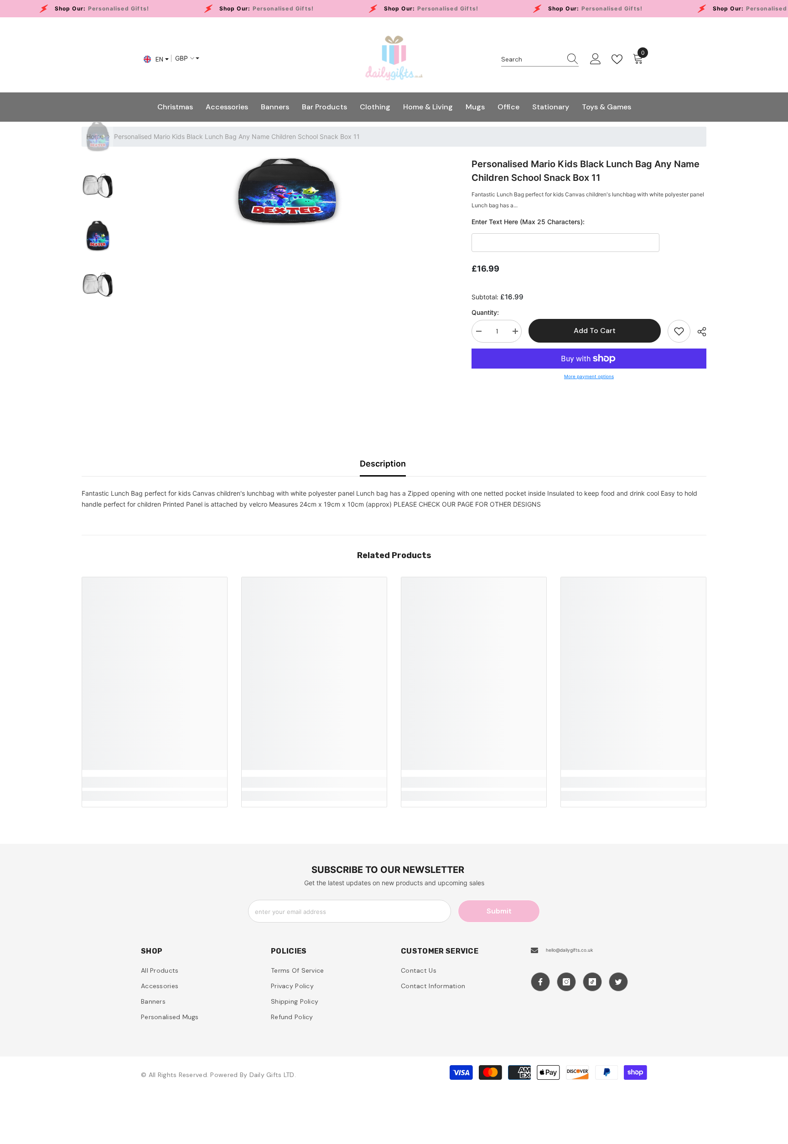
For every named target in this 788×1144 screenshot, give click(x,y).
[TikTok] (592, 981)
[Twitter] (618, 981)
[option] (285, 191)
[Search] (540, 59)
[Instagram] (566, 981)
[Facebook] (540, 981)
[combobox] (531, 59)
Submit (499, 911)
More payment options (589, 376)
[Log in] (595, 59)
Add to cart (594, 330)
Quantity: (485, 312)
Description (383, 463)
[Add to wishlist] (679, 331)
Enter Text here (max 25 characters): (528, 222)
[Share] (698, 332)
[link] (154, 782)
